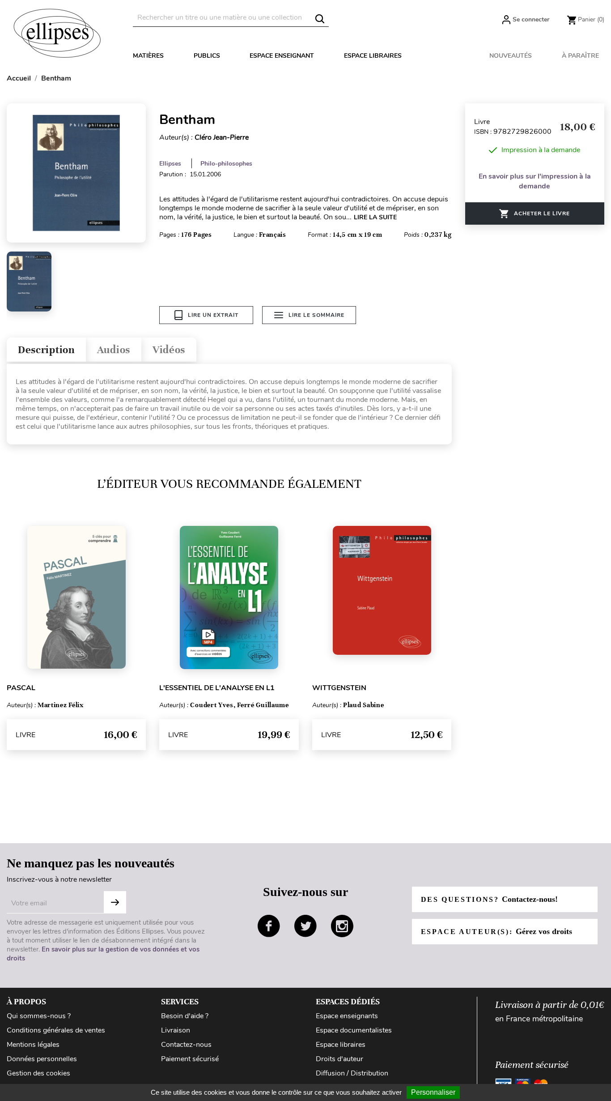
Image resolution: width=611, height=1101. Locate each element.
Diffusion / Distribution (352, 1073)
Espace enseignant (282, 55)
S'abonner (115, 902)
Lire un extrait (213, 315)
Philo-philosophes (226, 163)
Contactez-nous (186, 1045)
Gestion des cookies (38, 1073)
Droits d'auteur (339, 1059)
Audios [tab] (113, 349)
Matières (148, 55)
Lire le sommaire (316, 315)
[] (320, 19)
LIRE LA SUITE (375, 217)
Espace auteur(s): (496, 931)
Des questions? (489, 899)
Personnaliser (433, 1092)
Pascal (21, 688)
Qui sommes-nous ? (39, 1016)
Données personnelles (42, 1059)
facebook (269, 926)
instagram (342, 926)
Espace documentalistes (354, 1030)
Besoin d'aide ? (184, 1016)
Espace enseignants (347, 1016)
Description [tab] (46, 349)
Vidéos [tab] (169, 349)
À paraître (580, 55)
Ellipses (170, 163)
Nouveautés (510, 55)
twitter (305, 926)
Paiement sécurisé (190, 1059)
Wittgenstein (339, 688)
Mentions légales (33, 1045)
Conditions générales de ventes (56, 1030)
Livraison (175, 1030)
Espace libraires (373, 55)
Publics (207, 55)
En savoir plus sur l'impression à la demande (535, 181)
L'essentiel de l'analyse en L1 (217, 688)
